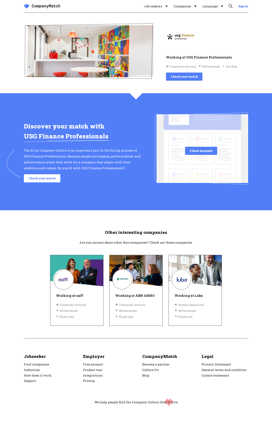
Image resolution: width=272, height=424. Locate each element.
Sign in (243, 6)
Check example (201, 151)
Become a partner (156, 364)
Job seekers (153, 6)
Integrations (93, 375)
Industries (32, 370)
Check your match (184, 76)
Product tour (93, 370)
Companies (182, 6)
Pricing (89, 381)
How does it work (38, 375)
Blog (145, 375)
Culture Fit (150, 370)
